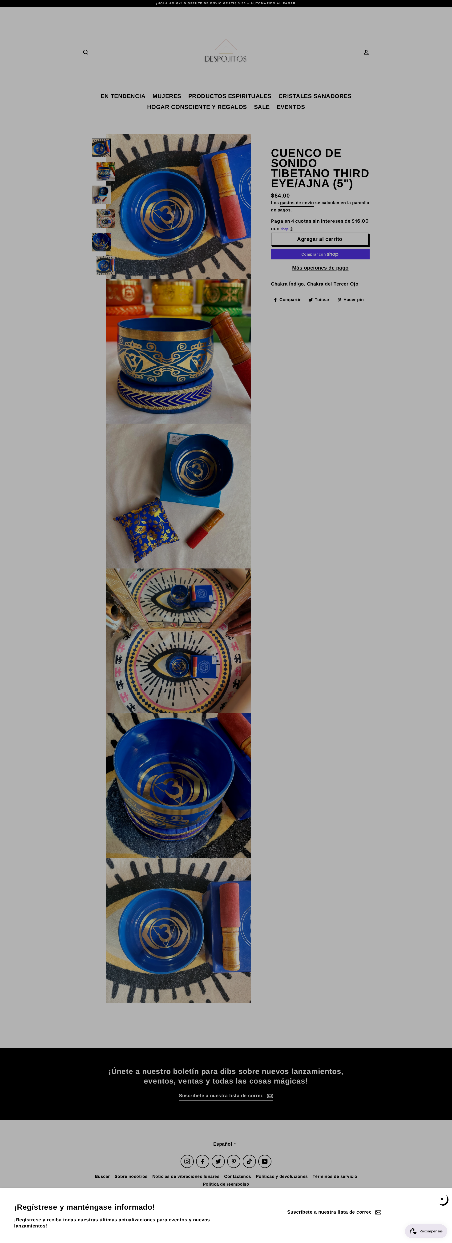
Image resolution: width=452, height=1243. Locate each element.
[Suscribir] (377, 1212)
